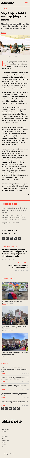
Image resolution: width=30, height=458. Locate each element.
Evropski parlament (9, 234)
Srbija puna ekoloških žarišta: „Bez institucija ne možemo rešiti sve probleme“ (14, 386)
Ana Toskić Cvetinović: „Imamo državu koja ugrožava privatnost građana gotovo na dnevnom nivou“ (14, 369)
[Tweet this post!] (7, 239)
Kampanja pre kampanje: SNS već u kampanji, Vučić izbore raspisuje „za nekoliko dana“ (15, 378)
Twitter (4, 438)
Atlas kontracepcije (9, 230)
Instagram (5, 441)
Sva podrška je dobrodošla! (10, 223)
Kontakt (4, 431)
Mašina (3, 32)
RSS (3, 447)
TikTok (4, 443)
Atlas (3, 127)
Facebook (5, 436)
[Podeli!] (19, 239)
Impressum (5, 429)
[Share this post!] (3, 239)
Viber (4, 445)
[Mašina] (7, 3)
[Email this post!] (11, 239)
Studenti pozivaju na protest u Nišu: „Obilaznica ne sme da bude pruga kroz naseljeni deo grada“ (14, 402)
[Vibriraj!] (15, 239)
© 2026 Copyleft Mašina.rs (10, 454)
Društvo (4, 9)
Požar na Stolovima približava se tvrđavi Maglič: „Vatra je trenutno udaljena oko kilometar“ (14, 394)
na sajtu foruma (17, 73)
